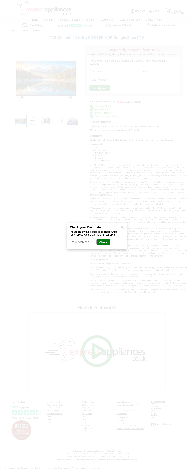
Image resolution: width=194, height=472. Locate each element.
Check (103, 242)
